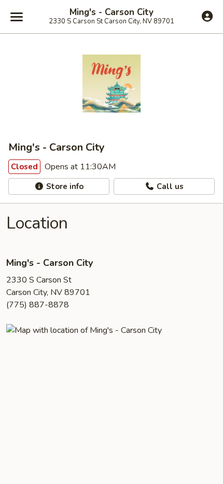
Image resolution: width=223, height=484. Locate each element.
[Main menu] (16, 16)
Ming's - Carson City (111, 12)
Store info (63, 186)
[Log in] (207, 16)
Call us (169, 186)
